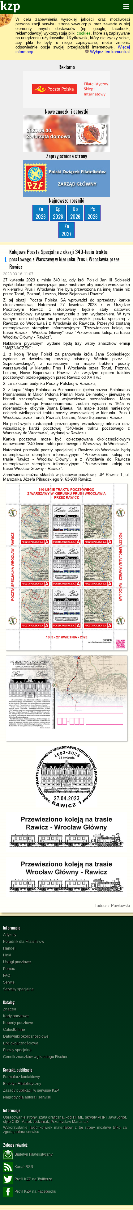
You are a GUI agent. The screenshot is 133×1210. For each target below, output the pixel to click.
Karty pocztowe (16, 1016)
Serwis (9, 982)
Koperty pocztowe (18, 1023)
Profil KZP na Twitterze (33, 1179)
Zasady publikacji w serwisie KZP (31, 1090)
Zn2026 (41, 212)
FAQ (6, 975)
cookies (84, 33)
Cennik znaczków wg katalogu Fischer (35, 1057)
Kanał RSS (24, 1167)
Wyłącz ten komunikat (109, 51)
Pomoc (9, 969)
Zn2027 (66, 230)
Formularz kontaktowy (21, 1077)
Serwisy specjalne (18, 989)
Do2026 (75, 212)
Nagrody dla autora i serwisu (27, 1097)
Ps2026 (93, 212)
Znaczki (9, 1009)
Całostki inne (14, 1029)
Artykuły (9, 935)
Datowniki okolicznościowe (26, 1036)
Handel (9, 948)
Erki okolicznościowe (20, 1043)
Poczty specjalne (17, 1050)
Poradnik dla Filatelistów (23, 941)
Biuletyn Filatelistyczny (22, 1083)
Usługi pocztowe (17, 962)
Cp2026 (58, 212)
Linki (7, 955)
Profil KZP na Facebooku (35, 1191)
